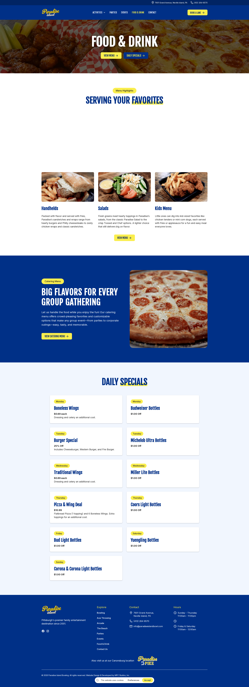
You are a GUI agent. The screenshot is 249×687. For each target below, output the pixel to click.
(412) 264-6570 (141, 621)
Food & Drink (138, 12)
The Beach (102, 628)
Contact (152, 12)
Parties (113, 12)
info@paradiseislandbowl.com (148, 626)
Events (124, 12)
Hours (177, 607)
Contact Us (102, 649)
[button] (99, 12)
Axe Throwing (104, 618)
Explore (101, 607)
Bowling (101, 613)
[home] (59, 12)
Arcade (100, 623)
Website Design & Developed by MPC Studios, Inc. (108, 675)
